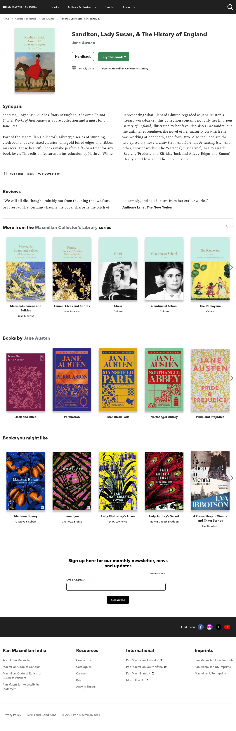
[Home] (20, 7)
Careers (81, 673)
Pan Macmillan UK (138, 673)
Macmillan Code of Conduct (21, 667)
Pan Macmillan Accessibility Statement (21, 687)
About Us (128, 7)
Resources (87, 650)
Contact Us (83, 660)
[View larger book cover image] (35, 60)
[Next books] (231, 267)
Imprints (204, 650)
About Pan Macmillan (17, 660)
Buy (78, 680)
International (140, 650)
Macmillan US (135, 680)
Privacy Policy (12, 715)
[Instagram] (210, 627)
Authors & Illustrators (82, 7)
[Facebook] (201, 627)
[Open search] (230, 7)
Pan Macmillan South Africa (144, 667)
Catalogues (83, 667)
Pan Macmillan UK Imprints (213, 667)
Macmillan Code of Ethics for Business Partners (22, 676)
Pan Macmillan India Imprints (214, 660)
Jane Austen (48, 18)
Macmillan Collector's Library (66, 227)
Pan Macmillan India (24, 650)
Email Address (75, 579)
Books (55, 7)
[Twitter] (218, 627)
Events (109, 7)
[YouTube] (227, 627)
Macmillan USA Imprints (211, 673)
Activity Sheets (86, 686)
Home (6, 18)
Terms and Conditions (41, 715)
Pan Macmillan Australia (142, 660)
